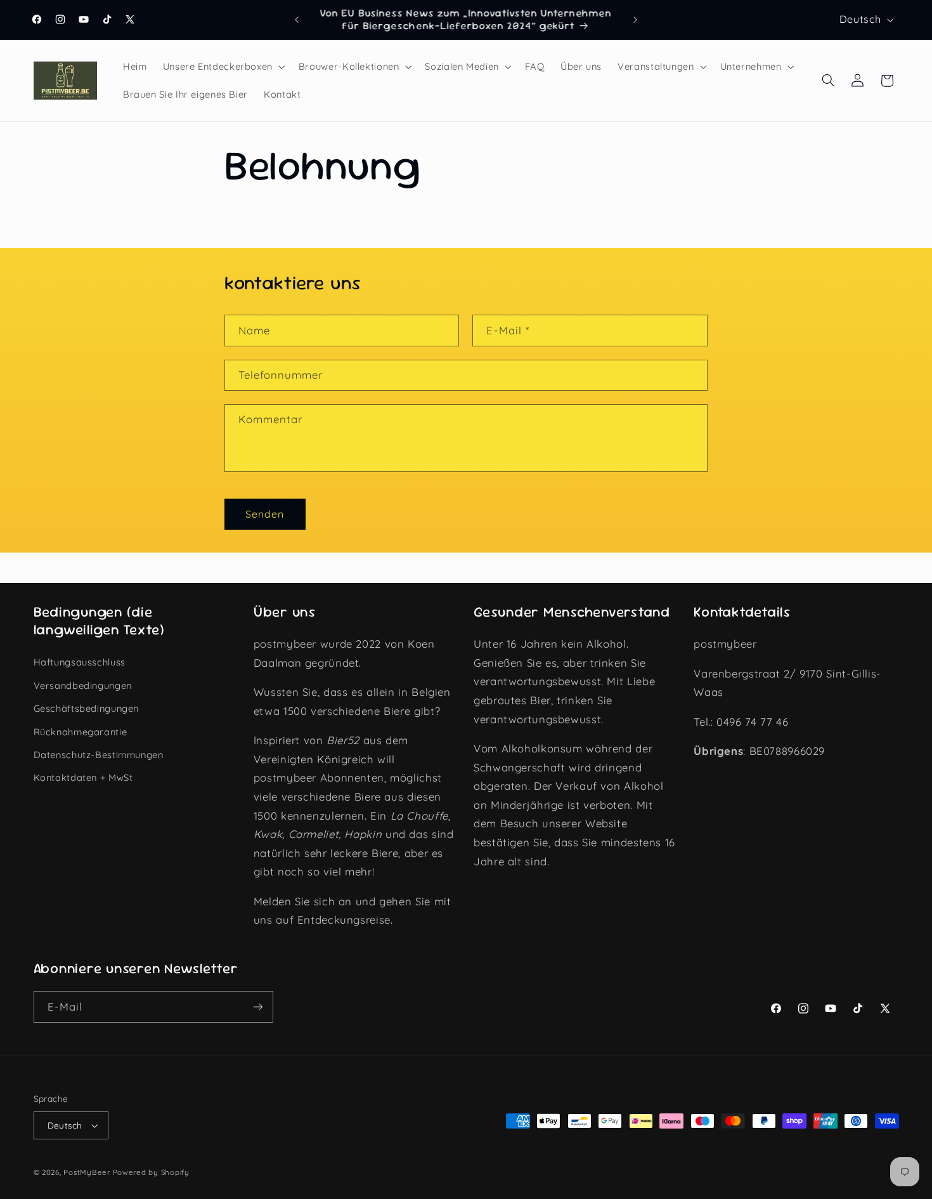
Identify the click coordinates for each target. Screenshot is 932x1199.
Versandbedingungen (83, 685)
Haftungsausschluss (80, 662)
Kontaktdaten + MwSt (83, 777)
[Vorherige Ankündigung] (297, 19)
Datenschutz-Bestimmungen (99, 755)
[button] (222, 67)
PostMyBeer (86, 1172)
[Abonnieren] (257, 1006)
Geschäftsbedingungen (86, 708)
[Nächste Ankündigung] (635, 19)
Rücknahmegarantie (80, 732)
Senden (264, 514)
